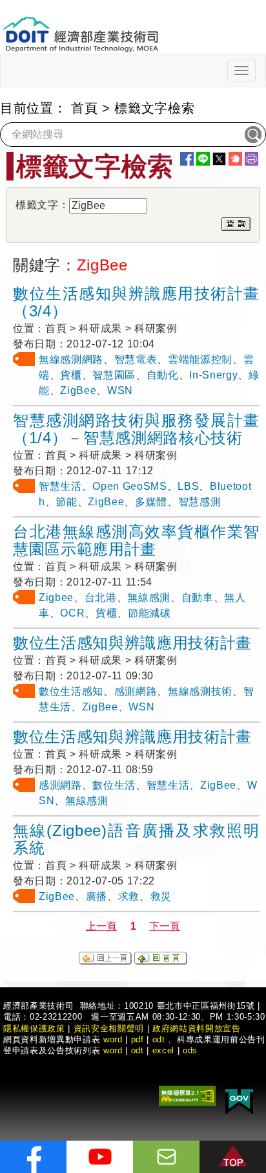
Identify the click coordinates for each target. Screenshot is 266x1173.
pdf (137, 1039)
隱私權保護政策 (34, 1028)
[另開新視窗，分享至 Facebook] (187, 159)
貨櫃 (70, 374)
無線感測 (148, 597)
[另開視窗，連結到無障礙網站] (187, 1094)
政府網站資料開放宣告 (196, 1028)
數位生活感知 (71, 691)
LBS (188, 486)
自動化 (163, 374)
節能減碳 (149, 613)
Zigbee (56, 597)
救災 (161, 896)
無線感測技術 (200, 691)
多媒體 (151, 501)
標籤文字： (42, 204)
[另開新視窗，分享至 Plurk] (235, 159)
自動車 (197, 597)
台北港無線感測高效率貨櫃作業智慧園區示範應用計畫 (136, 540)
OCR (72, 613)
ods (190, 1050)
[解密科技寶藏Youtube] (99, 1157)
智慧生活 (60, 486)
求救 (128, 896)
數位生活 (114, 785)
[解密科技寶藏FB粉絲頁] (33, 1157)
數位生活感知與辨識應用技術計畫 (132, 643)
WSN (120, 390)
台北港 (101, 597)
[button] (233, 1157)
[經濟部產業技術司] (80, 26)
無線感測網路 (71, 359)
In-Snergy (213, 374)
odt (158, 1039)
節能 (66, 501)
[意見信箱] (166, 1157)
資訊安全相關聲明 (109, 1028)
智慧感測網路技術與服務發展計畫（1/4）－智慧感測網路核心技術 (136, 428)
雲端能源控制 (200, 359)
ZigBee (78, 390)
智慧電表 (136, 359)
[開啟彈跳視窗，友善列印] (251, 159)
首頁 (84, 108)
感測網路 (136, 691)
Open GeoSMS (129, 486)
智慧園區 (114, 374)
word (113, 1050)
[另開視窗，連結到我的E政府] (239, 1098)
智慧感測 (199, 501)
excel (163, 1050)
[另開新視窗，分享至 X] (219, 159)
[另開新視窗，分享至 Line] (203, 159)
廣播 (96, 896)
